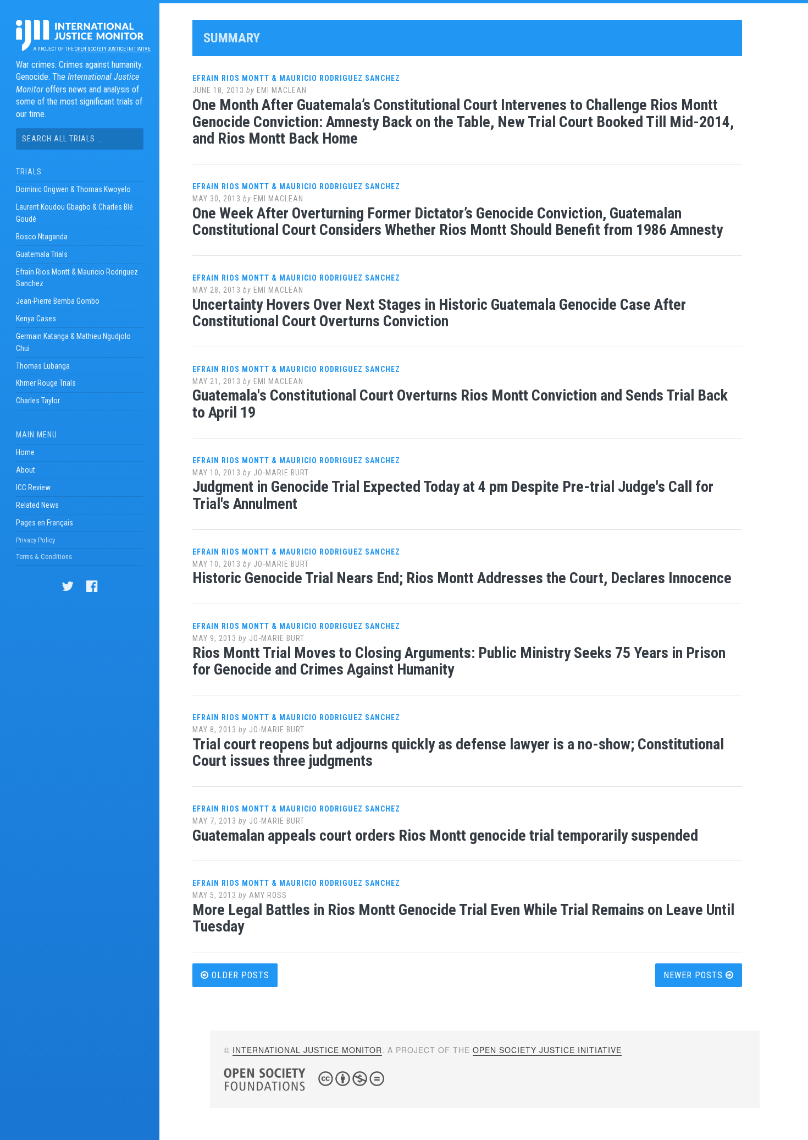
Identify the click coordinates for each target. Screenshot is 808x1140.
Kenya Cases (36, 318)
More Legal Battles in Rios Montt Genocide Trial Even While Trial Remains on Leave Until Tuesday (463, 918)
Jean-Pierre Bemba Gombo (57, 301)
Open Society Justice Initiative (112, 49)
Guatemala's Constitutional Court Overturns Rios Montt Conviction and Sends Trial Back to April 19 (460, 403)
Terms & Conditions (44, 556)
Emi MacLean (282, 90)
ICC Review (33, 487)
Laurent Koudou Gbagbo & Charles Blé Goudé (74, 212)
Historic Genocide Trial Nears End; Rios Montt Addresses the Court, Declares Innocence (462, 578)
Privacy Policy (35, 540)
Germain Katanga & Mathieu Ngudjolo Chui (73, 342)
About (25, 469)
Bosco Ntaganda (42, 236)
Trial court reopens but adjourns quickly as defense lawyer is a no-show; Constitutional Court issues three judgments (458, 752)
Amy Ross (268, 895)
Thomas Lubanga (43, 365)
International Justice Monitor (307, 1049)
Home (25, 452)
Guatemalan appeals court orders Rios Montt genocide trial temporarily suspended (445, 835)
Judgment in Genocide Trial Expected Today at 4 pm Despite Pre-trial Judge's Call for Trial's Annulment (452, 495)
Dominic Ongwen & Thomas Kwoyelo (73, 189)
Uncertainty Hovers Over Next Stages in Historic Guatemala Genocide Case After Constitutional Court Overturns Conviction (439, 313)
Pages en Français (44, 522)
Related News (37, 505)
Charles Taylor (38, 400)
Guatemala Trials (42, 254)
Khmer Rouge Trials (46, 383)
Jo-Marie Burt (281, 472)
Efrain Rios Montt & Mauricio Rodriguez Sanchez (77, 277)
